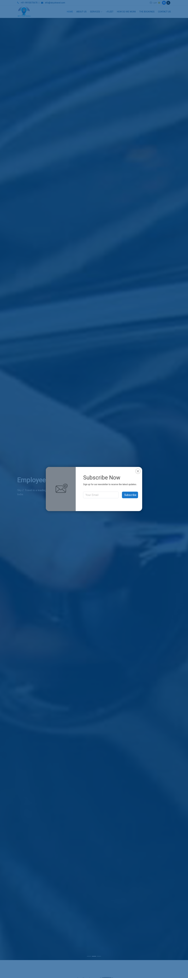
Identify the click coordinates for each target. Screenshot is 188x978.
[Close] (138, 471)
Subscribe (130, 495)
